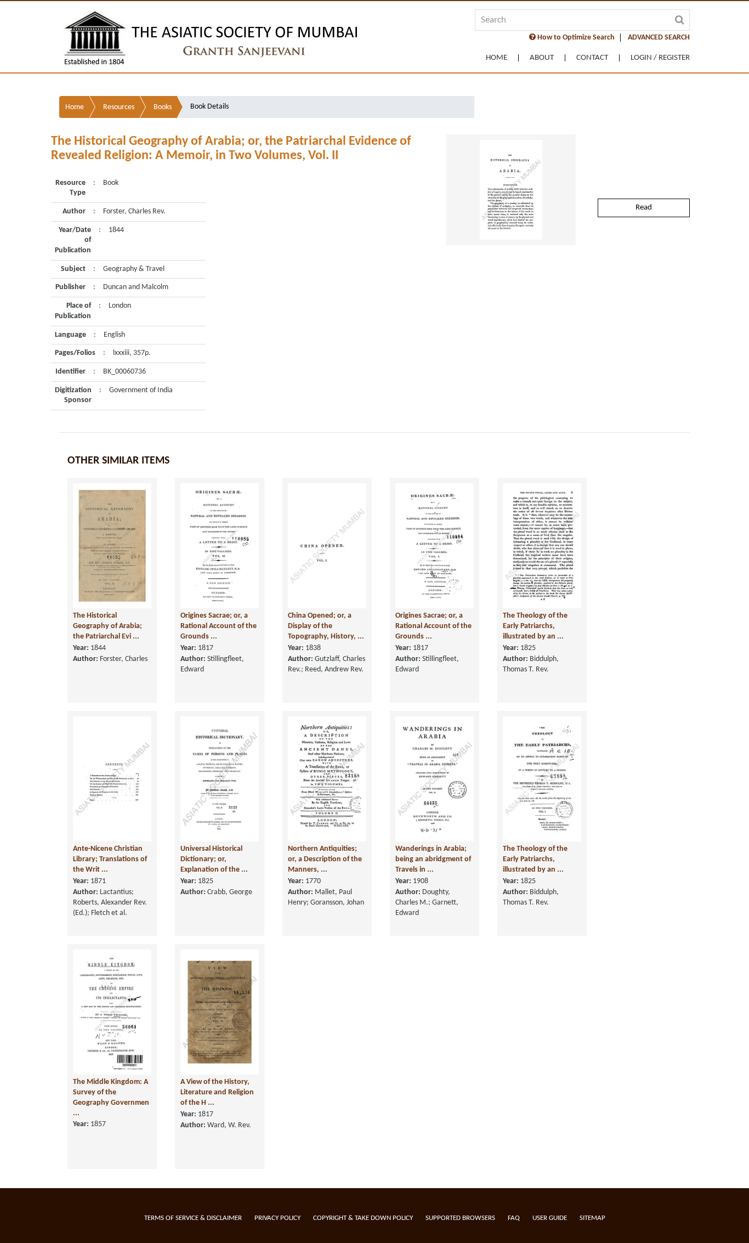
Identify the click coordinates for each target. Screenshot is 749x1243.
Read (643, 208)
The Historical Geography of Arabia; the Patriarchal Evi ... (107, 626)
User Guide (549, 1218)
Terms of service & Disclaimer (193, 1218)
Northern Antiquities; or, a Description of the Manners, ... (325, 859)
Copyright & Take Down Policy (363, 1218)
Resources (118, 107)
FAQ (514, 1218)
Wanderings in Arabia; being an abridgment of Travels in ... (433, 859)
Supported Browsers (460, 1218)
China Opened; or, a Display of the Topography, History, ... (326, 626)
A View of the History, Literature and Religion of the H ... (217, 1092)
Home (496, 57)
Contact (592, 57)
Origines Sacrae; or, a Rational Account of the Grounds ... (218, 626)
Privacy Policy (277, 1218)
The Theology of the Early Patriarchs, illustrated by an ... (535, 626)
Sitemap (592, 1218)
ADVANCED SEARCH (659, 37)
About (542, 57)
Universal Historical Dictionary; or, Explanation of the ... (214, 859)
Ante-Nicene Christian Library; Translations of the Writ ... (110, 859)
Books (163, 107)
